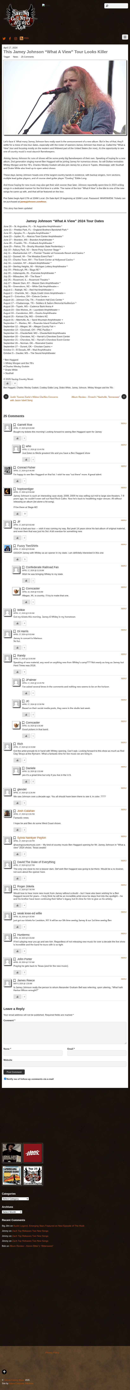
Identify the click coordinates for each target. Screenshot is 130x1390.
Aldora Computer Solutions (21, 1383)
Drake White (65, 388)
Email (71, 1049)
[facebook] (10, 38)
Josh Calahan (26, 810)
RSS (26, 38)
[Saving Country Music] (20, 30)
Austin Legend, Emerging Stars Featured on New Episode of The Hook (48, 1225)
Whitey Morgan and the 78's (100, 388)
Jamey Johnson (79, 388)
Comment (9, 1020)
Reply (124, 423)
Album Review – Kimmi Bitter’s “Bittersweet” (31, 1246)
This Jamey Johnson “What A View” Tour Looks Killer (55, 51)
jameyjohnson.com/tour (33, 201)
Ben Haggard (9, 388)
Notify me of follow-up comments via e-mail (30, 1079)
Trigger (6, 57)
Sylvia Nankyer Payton (31, 837)
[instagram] (16, 38)
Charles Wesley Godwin (28, 388)
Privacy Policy (52, 1352)
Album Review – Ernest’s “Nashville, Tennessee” (98, 396)
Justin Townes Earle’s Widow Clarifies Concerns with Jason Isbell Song (31, 398)
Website (7, 1060)
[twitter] (4, 38)
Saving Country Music (14, 1380)
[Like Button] (7, 383)
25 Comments (27, 57)
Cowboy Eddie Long (49, 388)
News (15, 57)
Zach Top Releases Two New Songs (30, 1231)
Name (7, 1049)
